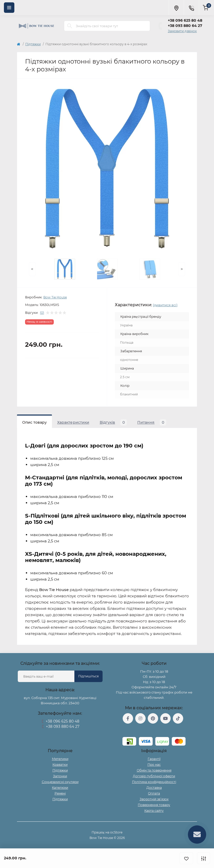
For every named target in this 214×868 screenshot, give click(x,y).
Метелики (60, 759)
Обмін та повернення (154, 770)
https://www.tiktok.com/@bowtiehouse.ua (178, 718)
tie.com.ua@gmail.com (154, 730)
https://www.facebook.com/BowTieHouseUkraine (128, 718)
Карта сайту (154, 811)
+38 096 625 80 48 (185, 20)
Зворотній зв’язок (154, 799)
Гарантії (154, 759)
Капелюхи (60, 788)
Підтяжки (33, 44)
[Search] (69, 26)
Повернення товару (154, 805)
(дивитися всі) (165, 305)
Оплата (154, 793)
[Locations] (176, 7)
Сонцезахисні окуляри (60, 782)
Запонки (60, 776)
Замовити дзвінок (182, 31)
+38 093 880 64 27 (185, 25)
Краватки (60, 765)
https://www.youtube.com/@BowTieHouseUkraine (165, 718)
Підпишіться (88, 676)
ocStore (116, 832)
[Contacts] (191, 7)
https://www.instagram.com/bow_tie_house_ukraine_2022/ (140, 718)
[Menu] (9, 7)
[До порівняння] (203, 858)
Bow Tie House (55, 297)
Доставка (154, 788)
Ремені (60, 793)
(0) (42, 313)
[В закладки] (186, 858)
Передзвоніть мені (60, 733)
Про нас (154, 765)
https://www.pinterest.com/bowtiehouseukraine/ (153, 718)
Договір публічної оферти (154, 776)
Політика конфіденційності (154, 782)
